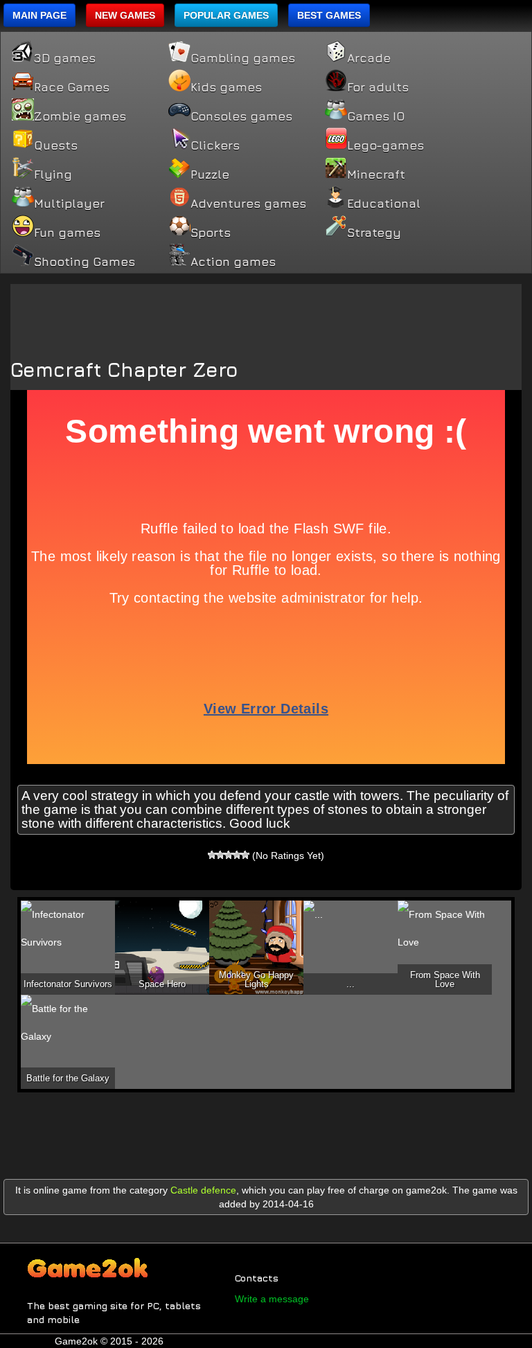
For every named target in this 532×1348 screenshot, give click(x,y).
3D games (65, 58)
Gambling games (242, 58)
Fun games (67, 233)
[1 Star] (212, 855)
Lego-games (385, 145)
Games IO (376, 116)
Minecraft (376, 174)
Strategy (374, 233)
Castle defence (203, 1190)
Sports (210, 233)
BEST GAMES (329, 15)
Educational (383, 204)
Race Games (71, 87)
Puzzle (209, 174)
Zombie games (80, 116)
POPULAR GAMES (226, 15)
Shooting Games (84, 262)
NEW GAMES (125, 15)
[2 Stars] (220, 855)
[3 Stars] (228, 855)
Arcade (369, 58)
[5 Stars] (245, 855)
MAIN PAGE (39, 15)
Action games (233, 262)
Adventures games (248, 204)
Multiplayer (69, 204)
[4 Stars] (237, 855)
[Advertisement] (266, 315)
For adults (378, 87)
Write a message (272, 1298)
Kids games (226, 87)
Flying (53, 174)
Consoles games (241, 116)
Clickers (215, 145)
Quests (56, 145)
